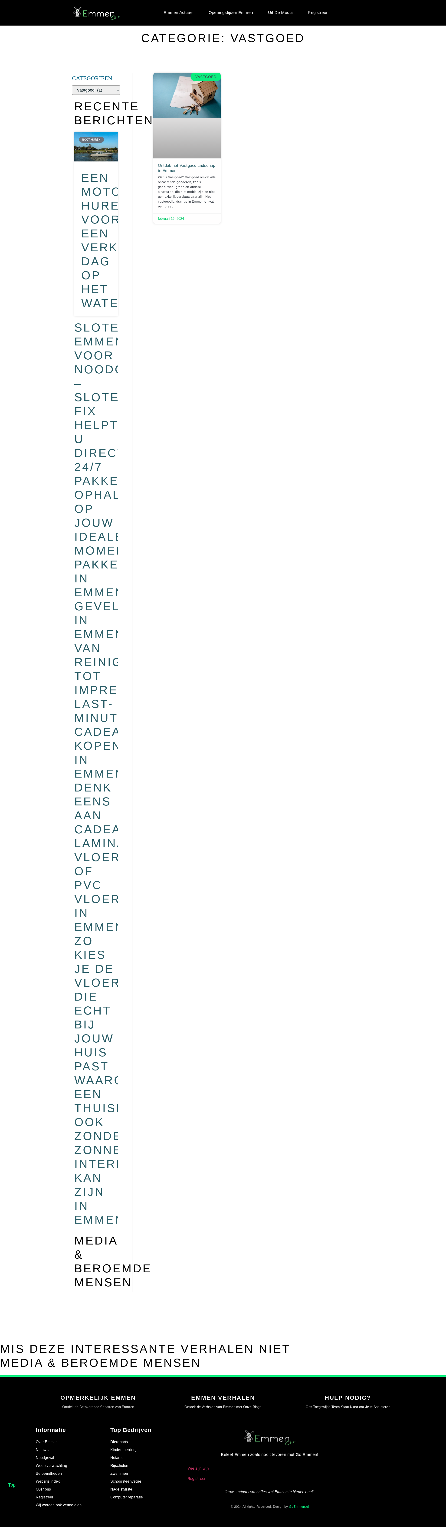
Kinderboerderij (123, 1450)
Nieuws (42, 1450)
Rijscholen (119, 1466)
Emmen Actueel (178, 12)
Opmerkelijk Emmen (98, 1397)
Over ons (43, 1489)
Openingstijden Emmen (231, 12)
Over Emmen (47, 1442)
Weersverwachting (51, 1466)
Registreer (318, 12)
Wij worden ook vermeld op (59, 1505)
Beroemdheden (49, 1473)
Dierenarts (119, 1442)
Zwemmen (119, 1473)
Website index (48, 1481)
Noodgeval (45, 1458)
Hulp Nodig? (348, 1397)
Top (12, 1485)
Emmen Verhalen (223, 1397)
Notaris (116, 1458)
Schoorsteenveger (125, 1481)
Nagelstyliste (121, 1489)
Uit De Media (280, 12)
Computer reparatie (126, 1497)
